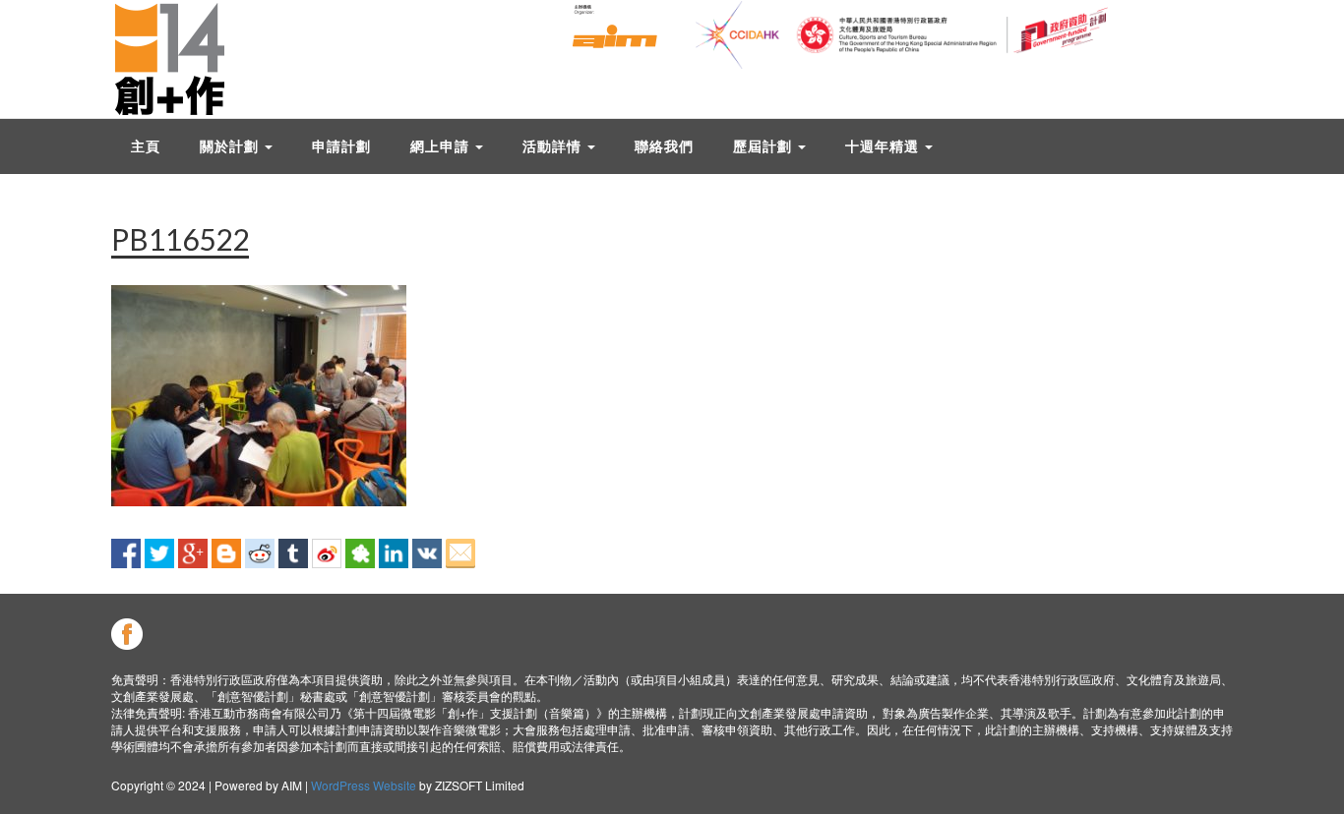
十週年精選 (884, 146)
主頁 (145, 146)
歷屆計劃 (764, 146)
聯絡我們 (664, 146)
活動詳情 (553, 146)
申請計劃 (341, 146)
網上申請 (441, 146)
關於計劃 (231, 146)
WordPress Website (363, 785)
